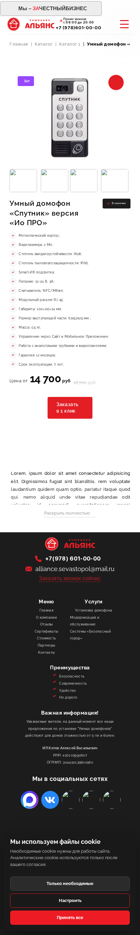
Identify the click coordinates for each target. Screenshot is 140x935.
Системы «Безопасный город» (90, 634)
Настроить (70, 900)
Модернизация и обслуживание (84, 621)
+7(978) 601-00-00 (73, 558)
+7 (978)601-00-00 (78, 27)
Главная (19, 44)
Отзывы (46, 624)
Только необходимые (70, 883)
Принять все (70, 917)
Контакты (46, 652)
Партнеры (46, 645)
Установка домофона (93, 610)
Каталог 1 (70, 44)
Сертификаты (46, 631)
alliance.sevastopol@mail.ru (75, 568)
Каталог (44, 44)
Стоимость (46, 638)
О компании (46, 617)
